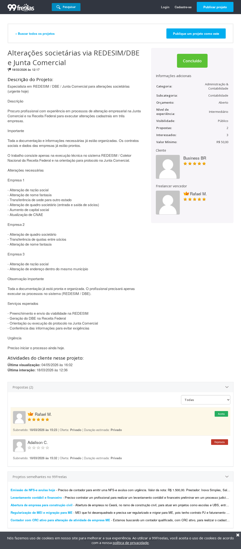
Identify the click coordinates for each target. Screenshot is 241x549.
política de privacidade (131, 542)
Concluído (192, 60)
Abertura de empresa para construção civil (41, 505)
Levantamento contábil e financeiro (36, 497)
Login (165, 7)
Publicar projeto (215, 7)
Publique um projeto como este (196, 33)
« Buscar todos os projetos (35, 33)
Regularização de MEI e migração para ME (41, 512)
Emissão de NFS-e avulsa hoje (33, 490)
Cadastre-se (183, 7)
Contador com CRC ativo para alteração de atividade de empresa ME (60, 520)
